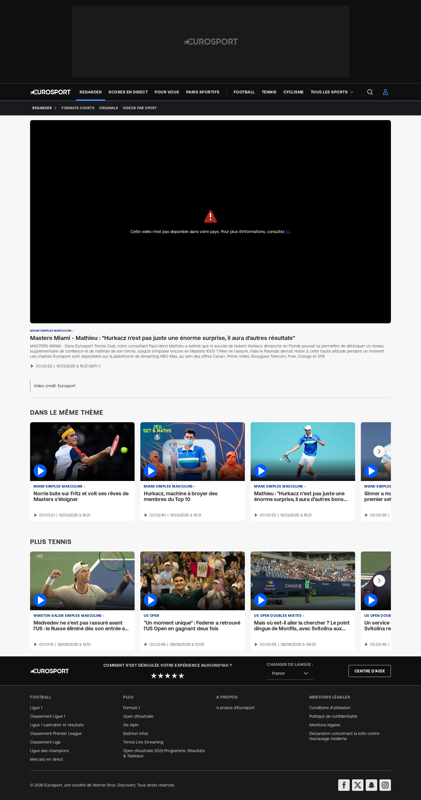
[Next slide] (379, 451)
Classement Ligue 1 (47, 716)
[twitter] (357, 785)
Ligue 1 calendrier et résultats (57, 725)
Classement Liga (45, 742)
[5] (181, 675)
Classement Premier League (56, 733)
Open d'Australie (138, 716)
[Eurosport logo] (50, 92)
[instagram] (385, 785)
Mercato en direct (46, 759)
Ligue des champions (49, 750)
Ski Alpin (131, 725)
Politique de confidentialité (333, 716)
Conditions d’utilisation (330, 707)
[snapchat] (371, 785)
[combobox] (290, 673)
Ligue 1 (36, 707)
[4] (174, 675)
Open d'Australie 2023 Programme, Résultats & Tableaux (164, 753)
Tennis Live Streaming (143, 742)
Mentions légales (324, 725)
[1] (153, 675)
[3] (167, 675)
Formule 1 (131, 707)
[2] (160, 675)
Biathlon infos (135, 733)
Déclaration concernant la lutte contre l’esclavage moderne (344, 736)
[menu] (370, 92)
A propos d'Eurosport (235, 707)
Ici (288, 231)
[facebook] (344, 785)
